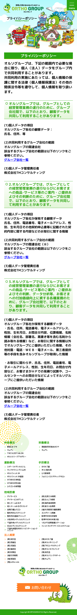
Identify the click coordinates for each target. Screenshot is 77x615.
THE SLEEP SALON (15, 453)
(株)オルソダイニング (49, 542)
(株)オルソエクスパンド (50, 549)
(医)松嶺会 (11, 552)
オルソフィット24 (13, 473)
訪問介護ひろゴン (14, 509)
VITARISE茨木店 (14, 483)
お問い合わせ (41, 587)
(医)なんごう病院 (48, 499)
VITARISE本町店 (14, 479)
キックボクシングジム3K (16, 469)
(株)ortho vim (13, 562)
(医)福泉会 (11, 549)
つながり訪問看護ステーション (53, 522)
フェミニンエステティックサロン (53, 476)
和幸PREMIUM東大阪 (50, 519)
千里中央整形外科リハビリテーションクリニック (22, 529)
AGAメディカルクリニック (16, 525)
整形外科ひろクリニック (16, 512)
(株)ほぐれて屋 (47, 539)
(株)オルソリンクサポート (51, 555)
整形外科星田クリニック (16, 516)
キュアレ (10, 450)
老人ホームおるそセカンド (17, 506)
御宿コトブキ (12, 446)
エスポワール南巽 (48, 512)
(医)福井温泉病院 (49, 503)
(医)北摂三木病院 (49, 496)
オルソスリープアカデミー (16, 456)
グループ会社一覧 (16, 160)
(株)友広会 (46, 552)
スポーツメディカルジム (16, 466)
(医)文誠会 (11, 545)
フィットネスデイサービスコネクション (56, 525)
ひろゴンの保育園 (14, 486)
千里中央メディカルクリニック (18, 522)
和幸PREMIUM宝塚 (49, 516)
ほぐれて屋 (46, 466)
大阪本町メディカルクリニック (18, 519)
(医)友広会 (11, 539)
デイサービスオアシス (15, 499)
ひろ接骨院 (46, 473)
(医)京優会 (11, 542)
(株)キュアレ (46, 558)
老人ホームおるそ (14, 503)
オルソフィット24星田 (15, 476)
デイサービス (12, 496)
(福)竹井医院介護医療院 (51, 509)
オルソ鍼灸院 (47, 469)
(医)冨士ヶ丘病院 (48, 506)
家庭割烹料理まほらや (50, 446)
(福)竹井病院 (12, 555)
